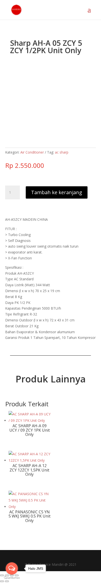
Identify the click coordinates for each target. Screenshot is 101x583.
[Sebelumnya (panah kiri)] (2, 581)
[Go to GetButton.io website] (12, 578)
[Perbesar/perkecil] (2, 575)
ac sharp (61, 152)
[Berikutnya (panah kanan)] (7, 581)
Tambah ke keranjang (56, 192)
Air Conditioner (32, 152)
